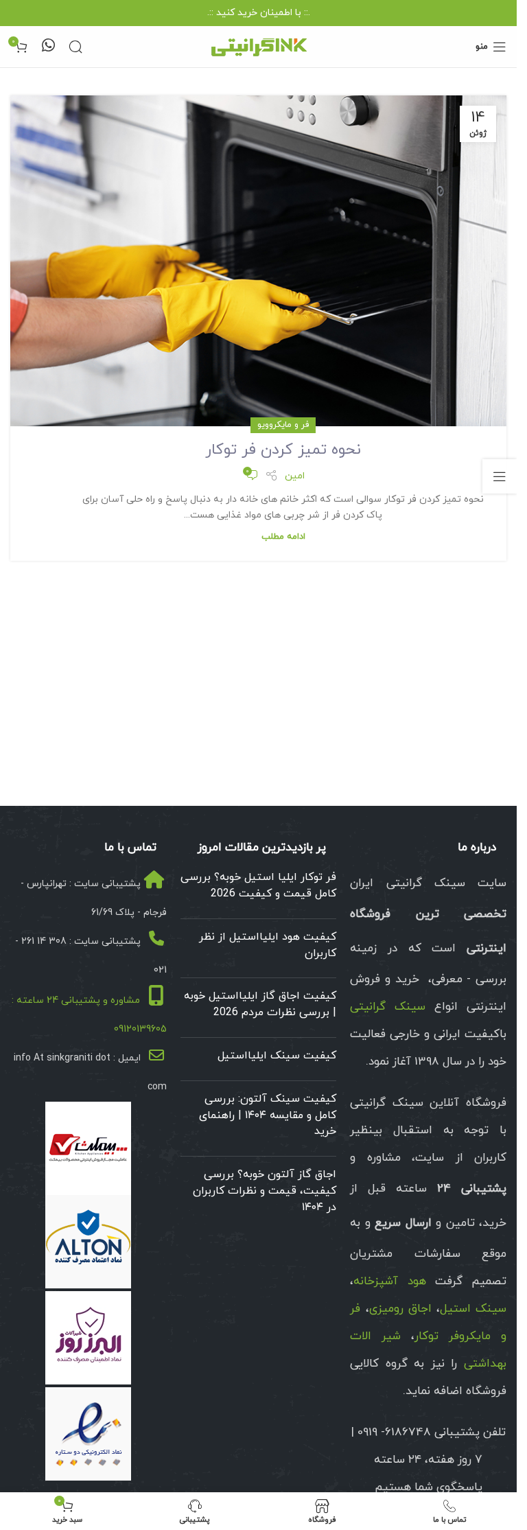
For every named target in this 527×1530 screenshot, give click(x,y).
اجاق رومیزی (400, 1309)
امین (295, 476)
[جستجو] (75, 46)
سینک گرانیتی (387, 1007)
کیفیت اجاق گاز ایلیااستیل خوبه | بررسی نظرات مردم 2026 (260, 1004)
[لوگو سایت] (258, 45)
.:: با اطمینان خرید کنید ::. (258, 12)
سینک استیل (473, 1309)
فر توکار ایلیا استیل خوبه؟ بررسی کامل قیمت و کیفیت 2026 (258, 885)
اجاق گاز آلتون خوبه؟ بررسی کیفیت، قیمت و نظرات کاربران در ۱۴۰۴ (264, 1191)
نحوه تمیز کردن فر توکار (283, 450)
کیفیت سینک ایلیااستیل (277, 1055)
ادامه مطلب (283, 537)
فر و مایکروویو (283, 425)
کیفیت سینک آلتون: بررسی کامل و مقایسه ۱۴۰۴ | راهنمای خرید (267, 1115)
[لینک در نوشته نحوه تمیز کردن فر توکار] (258, 260)
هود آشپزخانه (389, 1281)
